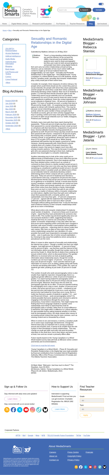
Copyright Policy (74, 456)
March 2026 (9, 112)
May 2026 (9, 109)
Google (30, 435)
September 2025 (11, 126)
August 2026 (10, 101)
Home (5, 30)
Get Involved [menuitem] (102, 24)
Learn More (12, 399)
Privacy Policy (73, 460)
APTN (18, 435)
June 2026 (9, 106)
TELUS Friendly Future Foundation (60, 435)
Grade (82, 396)
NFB (43, 435)
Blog (9, 30)
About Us (53, 456)
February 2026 (10, 115)
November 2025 (11, 120)
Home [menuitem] (4, 24)
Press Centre (73, 452)
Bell (24, 435)
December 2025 (11, 117)
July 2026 (9, 103)
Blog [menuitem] (91, 24)
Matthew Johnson (93, 114)
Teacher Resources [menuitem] (77, 24)
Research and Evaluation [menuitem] (42, 24)
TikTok (78, 435)
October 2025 (10, 123)
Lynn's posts (98, 158)
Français (101, 4)
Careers (52, 452)
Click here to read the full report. (43, 345)
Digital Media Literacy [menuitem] (19, 24)
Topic (82, 405)
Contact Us (54, 460)
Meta (37, 435)
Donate (99, 10)
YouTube (86, 435)
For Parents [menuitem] (60, 24)
